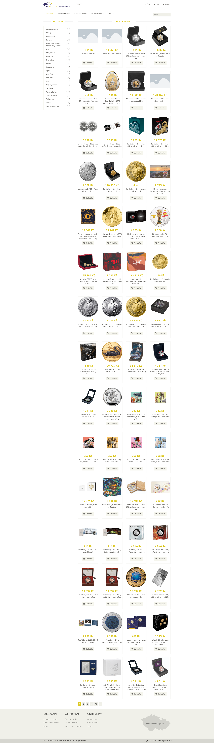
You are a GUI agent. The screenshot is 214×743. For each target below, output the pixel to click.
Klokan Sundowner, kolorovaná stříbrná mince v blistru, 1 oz (160, 191)
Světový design (58, 85)
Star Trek (58, 74)
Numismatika (49, 14)
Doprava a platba (71, 719)
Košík (157, 4)
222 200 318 (152, 741)
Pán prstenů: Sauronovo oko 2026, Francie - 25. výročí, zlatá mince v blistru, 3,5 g (88, 236)
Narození (58, 56)
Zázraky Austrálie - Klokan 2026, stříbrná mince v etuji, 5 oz (136, 507)
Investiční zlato (64, 14)
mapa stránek (81, 741)
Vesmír (58, 103)
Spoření (89, 726)
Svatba (58, 81)
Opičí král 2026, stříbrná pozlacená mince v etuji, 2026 (88, 371)
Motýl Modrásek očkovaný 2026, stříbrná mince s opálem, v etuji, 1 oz (112, 687)
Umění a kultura (58, 92)
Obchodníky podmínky (73, 726)
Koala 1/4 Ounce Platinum (112, 54)
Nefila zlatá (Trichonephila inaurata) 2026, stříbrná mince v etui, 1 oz (160, 642)
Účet (148, 4)
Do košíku (89, 63)
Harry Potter (58, 36)
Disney (58, 33)
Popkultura (58, 60)
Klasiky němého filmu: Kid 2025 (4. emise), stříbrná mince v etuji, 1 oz (136, 236)
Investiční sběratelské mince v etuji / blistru (58, 45)
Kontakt (110, 14)
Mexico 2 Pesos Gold (88, 54)
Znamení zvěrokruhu (58, 106)
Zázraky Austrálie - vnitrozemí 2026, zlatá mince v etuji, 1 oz (136, 281)
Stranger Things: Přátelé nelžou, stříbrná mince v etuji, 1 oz (112, 281)
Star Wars (58, 78)
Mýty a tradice (58, 53)
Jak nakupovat (96, 14)
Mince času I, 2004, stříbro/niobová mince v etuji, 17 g (112, 642)
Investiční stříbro (80, 14)
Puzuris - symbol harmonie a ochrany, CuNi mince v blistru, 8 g (136, 642)
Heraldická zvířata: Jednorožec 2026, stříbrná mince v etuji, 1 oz (160, 687)
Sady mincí (58, 67)
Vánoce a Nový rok (58, 95)
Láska (58, 49)
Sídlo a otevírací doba (51, 723)
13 (96, 704)
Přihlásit (168, 4)
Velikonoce (58, 99)
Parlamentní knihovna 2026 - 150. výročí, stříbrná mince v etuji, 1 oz (88, 101)
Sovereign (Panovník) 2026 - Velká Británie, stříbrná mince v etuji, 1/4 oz (112, 417)
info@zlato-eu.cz (166, 741)
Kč (78, 4)
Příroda (58, 63)
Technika (58, 88)
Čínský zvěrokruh (58, 29)
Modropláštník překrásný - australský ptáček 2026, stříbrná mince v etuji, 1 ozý (136, 687)
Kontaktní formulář (50, 719)
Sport (58, 71)
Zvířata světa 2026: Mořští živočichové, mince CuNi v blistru (136, 417)
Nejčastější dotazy (71, 723)
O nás (45, 726)
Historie (58, 40)
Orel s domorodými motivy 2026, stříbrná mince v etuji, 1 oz (136, 56)
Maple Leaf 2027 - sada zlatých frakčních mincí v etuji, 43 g (88, 281)
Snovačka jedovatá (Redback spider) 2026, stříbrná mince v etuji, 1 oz (160, 371)
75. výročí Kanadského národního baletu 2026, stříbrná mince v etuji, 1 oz (112, 101)
